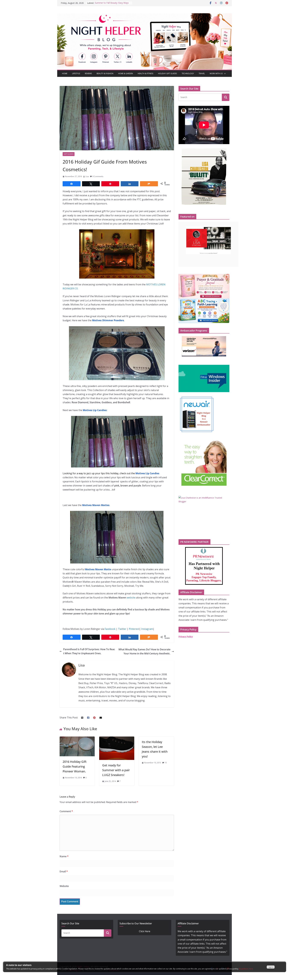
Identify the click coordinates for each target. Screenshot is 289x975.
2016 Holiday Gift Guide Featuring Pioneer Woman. (75, 766)
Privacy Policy (186, 636)
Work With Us (216, 73)
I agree (271, 967)
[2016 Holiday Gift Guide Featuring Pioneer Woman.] (77, 738)
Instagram (147, 629)
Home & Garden (125, 73)
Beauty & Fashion (105, 73)
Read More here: (246, 968)
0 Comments (97, 176)
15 (166, 762)
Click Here (144, 931)
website (131, 597)
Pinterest (134, 629)
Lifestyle (76, 73)
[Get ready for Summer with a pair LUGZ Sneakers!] (116, 738)
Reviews (88, 73)
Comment (66, 811)
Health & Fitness (145, 73)
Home (64, 73)
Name (64, 856)
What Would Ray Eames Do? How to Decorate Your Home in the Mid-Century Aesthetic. (144, 651)
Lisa (87, 176)
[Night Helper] (144, 15)
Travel (202, 73)
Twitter (122, 629)
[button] (224, 73)
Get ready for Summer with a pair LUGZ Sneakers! (116, 770)
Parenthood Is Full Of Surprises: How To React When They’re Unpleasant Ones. (89, 651)
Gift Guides (68, 154)
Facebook (110, 629)
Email (64, 871)
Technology (188, 73)
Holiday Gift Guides (167, 73)
